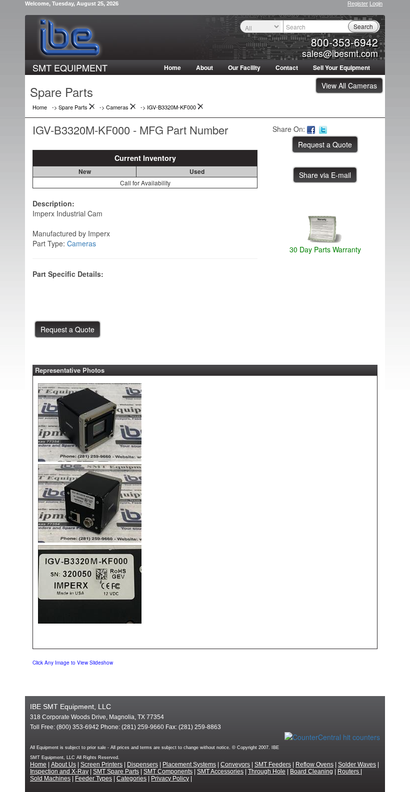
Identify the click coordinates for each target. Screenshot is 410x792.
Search (363, 26)
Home (172, 67)
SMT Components (168, 771)
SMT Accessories (220, 771)
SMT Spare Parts (116, 771)
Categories (131, 778)
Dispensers (142, 764)
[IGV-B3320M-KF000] (90, 420)
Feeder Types (93, 778)
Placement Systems (189, 764)
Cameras (81, 243)
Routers (349, 771)
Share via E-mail (325, 175)
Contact (287, 67)
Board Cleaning (311, 771)
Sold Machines (50, 778)
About (204, 67)
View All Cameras (349, 85)
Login (376, 3)
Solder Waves (357, 764)
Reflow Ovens (315, 764)
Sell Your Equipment (341, 67)
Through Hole (267, 771)
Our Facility (244, 67)
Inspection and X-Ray (59, 771)
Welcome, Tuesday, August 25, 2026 (71, 3)
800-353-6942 (344, 41)
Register (358, 3)
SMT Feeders (272, 764)
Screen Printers (101, 764)
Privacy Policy (170, 778)
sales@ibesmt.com (340, 52)
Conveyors (235, 764)
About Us (63, 764)
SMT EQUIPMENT (70, 67)
